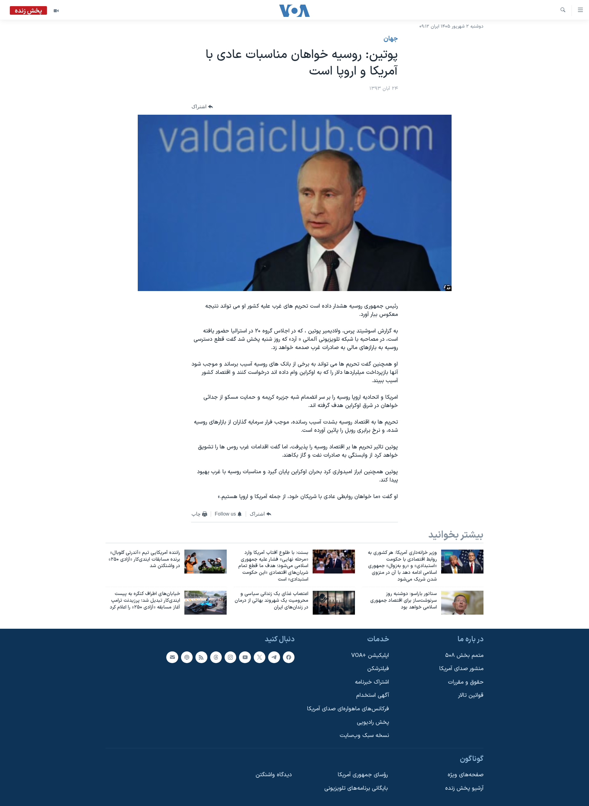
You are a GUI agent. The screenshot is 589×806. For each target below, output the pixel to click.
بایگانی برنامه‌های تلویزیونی (356, 788)
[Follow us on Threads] (216, 657)
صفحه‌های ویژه (465, 775)
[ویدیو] (56, 10)
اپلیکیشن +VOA (370, 655)
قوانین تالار (470, 695)
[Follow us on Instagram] (230, 657)
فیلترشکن (378, 669)
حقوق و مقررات (465, 682)
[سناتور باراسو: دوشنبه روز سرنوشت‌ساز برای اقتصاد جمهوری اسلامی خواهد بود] (462, 603)
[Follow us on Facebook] (288, 657)
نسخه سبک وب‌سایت (364, 735)
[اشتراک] (172, 657)
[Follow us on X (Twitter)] (259, 657)
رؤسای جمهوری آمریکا (363, 775)
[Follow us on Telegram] (274, 657)
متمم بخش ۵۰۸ (464, 655)
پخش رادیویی (373, 722)
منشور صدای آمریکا (461, 669)
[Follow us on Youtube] (245, 657)
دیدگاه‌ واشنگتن (274, 775)
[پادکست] (187, 657)
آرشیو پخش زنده (464, 788)
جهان (390, 39)
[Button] (202, 107)
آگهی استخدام (372, 695)
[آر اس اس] (201, 657)
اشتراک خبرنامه (372, 682)
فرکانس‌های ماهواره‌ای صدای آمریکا (348, 709)
